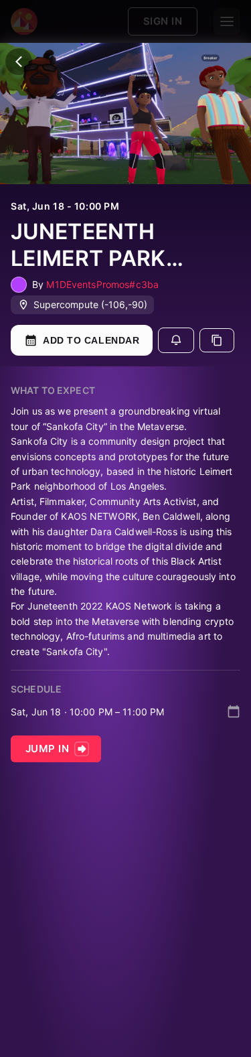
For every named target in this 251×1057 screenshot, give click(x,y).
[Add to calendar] (233, 711)
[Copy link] (216, 340)
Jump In (47, 748)
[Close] (18, 61)
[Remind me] (176, 340)
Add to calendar (91, 340)
